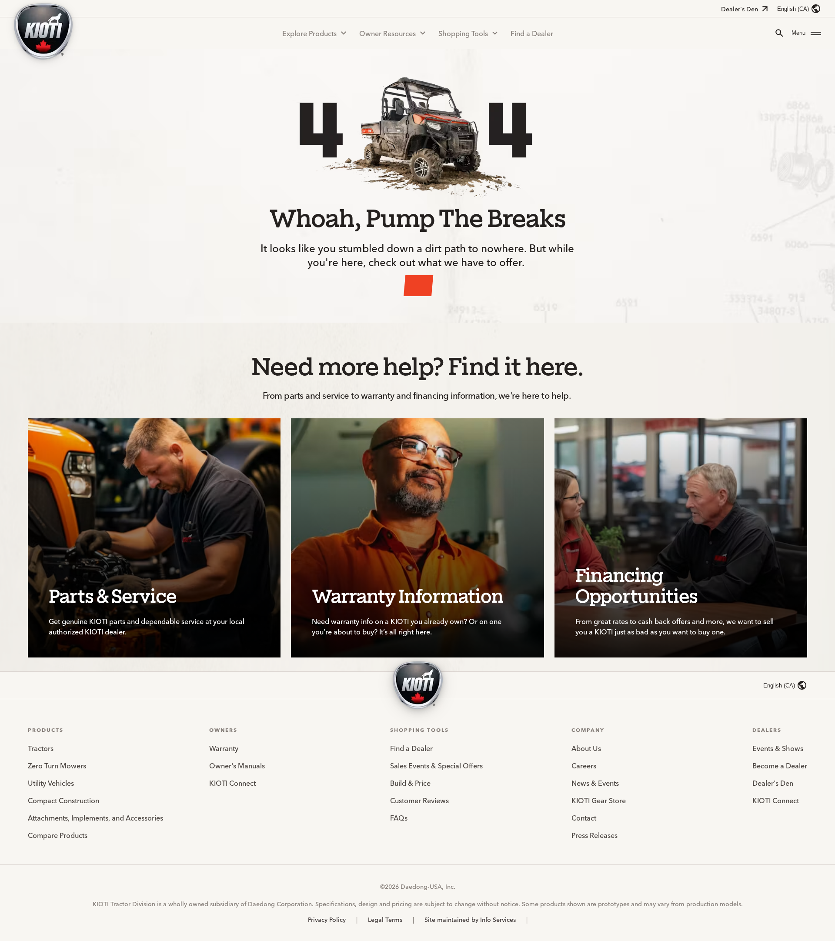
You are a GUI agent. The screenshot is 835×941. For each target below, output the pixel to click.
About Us (586, 748)
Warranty (223, 748)
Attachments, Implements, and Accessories (95, 817)
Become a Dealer (779, 765)
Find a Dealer (532, 33)
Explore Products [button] (309, 33)
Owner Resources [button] (387, 33)
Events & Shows (777, 748)
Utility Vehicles (51, 783)
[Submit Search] (779, 33)
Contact (583, 817)
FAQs (398, 817)
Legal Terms (385, 919)
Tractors (40, 748)
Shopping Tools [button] (463, 33)
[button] (806, 33)
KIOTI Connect (232, 783)
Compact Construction (63, 800)
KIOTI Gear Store (598, 800)
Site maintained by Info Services (470, 919)
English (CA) (793, 9)
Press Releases (594, 835)
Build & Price (410, 783)
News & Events (595, 783)
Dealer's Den (739, 8)
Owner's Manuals (237, 765)
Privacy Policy (327, 919)
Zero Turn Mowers (57, 765)
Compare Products (57, 835)
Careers (583, 765)
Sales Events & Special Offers (436, 765)
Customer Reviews (419, 800)
